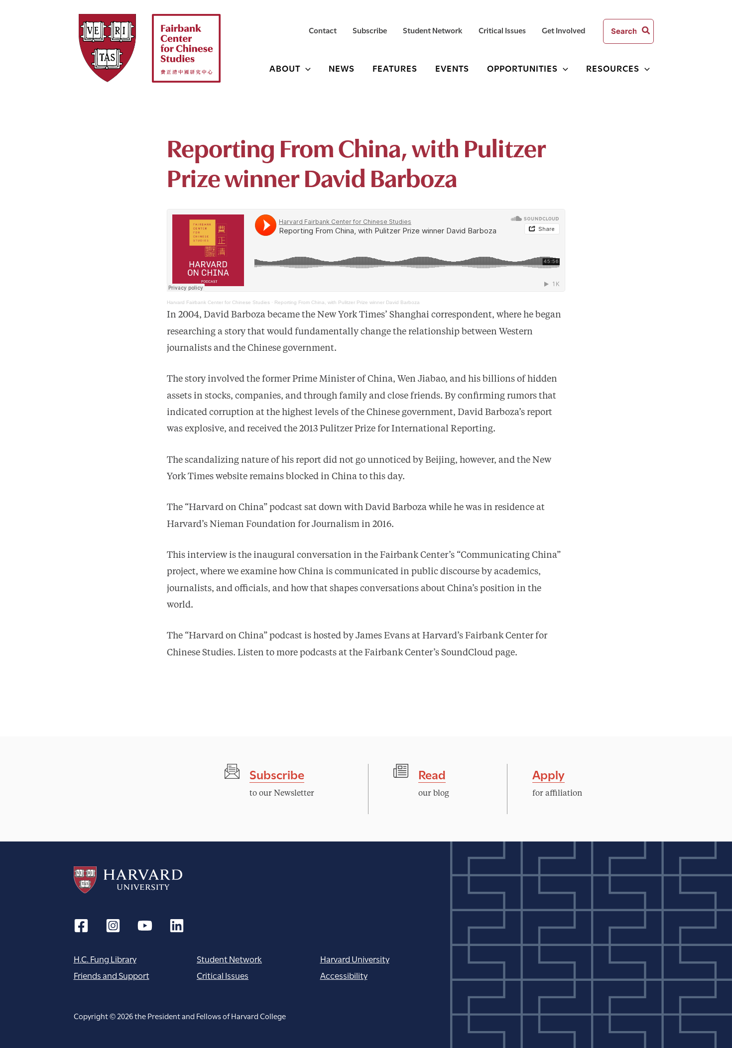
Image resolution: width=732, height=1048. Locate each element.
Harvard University (128, 879)
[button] (305, 68)
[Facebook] (81, 925)
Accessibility (343, 975)
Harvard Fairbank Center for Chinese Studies (218, 302)
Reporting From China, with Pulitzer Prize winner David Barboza (347, 302)
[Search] (646, 31)
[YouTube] (144, 925)
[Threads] (113, 925)
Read (432, 773)
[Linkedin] (176, 925)
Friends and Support (111, 975)
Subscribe (276, 773)
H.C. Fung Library (105, 958)
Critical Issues (222, 975)
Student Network (229, 958)
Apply (548, 773)
